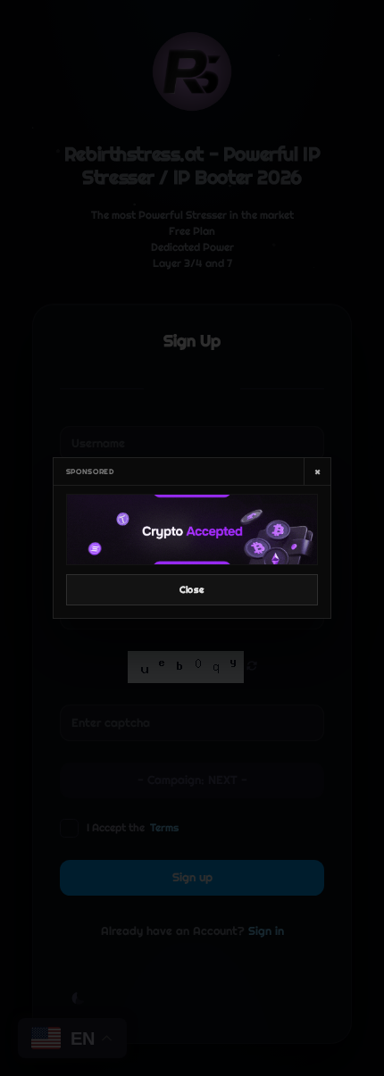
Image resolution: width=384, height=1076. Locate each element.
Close (192, 590)
